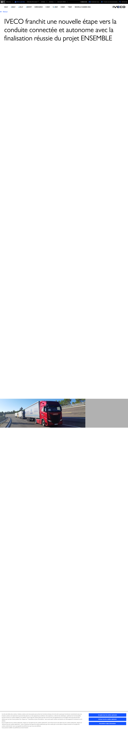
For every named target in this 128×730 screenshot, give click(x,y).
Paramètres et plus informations (107, 723)
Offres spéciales (21, 2)
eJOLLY (20, 7)
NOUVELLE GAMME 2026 (83, 7)
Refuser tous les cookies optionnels (107, 719)
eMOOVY (29, 7)
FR (4, 2)
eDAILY (13, 7)
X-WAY (63, 7)
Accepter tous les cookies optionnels (107, 715)
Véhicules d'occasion (32, 2)
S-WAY (48, 7)
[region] (64, 720)
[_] (84, 2)
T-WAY (70, 7)
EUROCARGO (39, 7)
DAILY (6, 7)
